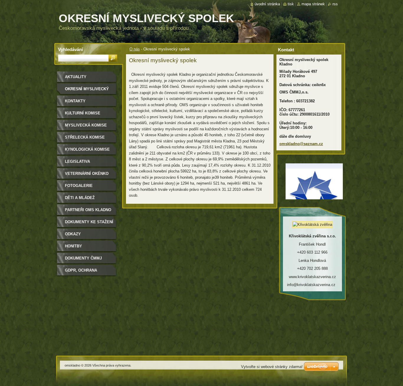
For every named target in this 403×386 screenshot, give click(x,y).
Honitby (73, 246)
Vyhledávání (70, 49)
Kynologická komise (87, 149)
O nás (135, 49)
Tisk (291, 4)
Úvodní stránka (267, 4)
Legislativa (77, 161)
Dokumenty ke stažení (89, 222)
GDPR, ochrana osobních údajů (82, 272)
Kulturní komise (82, 113)
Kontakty (75, 101)
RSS (335, 4)
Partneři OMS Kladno (88, 210)
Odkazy (73, 234)
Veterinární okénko (87, 173)
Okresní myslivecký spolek (87, 91)
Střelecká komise (85, 137)
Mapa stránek (313, 4)
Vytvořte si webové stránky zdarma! (272, 366)
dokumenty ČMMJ (83, 258)
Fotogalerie (79, 185)
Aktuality (75, 77)
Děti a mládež (80, 198)
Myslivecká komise (86, 125)
